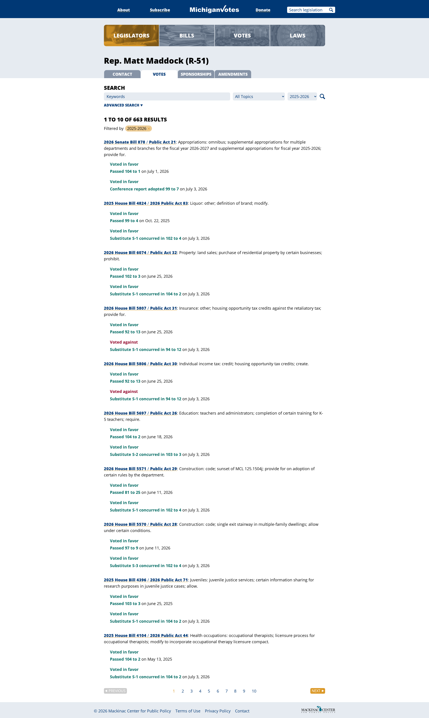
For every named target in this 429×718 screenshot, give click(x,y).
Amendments (233, 74)
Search (331, 10)
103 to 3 (173, 454)
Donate (263, 10)
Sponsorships (196, 74)
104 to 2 (173, 293)
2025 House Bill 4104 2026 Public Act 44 (146, 635)
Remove (149, 128)
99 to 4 (131, 220)
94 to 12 (173, 349)
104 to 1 (132, 171)
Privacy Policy (218, 711)
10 (254, 691)
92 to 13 (132, 331)
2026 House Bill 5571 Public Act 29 (140, 468)
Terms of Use (187, 711)
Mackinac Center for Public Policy (139, 711)
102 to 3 (132, 276)
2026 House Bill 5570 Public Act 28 (140, 524)
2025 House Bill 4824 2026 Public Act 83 (146, 203)
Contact (122, 74)
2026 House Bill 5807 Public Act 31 (140, 308)
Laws (297, 35)
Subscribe (160, 10)
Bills (186, 35)
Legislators (131, 35)
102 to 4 (173, 238)
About (123, 10)
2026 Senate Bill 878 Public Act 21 (140, 142)
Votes (242, 35)
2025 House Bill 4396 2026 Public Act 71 (146, 579)
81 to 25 (132, 492)
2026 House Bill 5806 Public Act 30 (140, 363)
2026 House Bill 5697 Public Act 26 (140, 413)
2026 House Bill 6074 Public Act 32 (140, 252)
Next (316, 690)
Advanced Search (121, 105)
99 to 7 (172, 189)
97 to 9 (131, 548)
